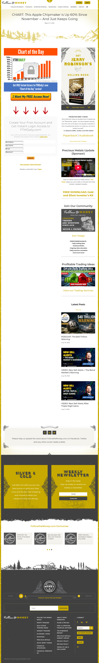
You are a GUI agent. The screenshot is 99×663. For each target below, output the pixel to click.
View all (78, 310)
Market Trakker (43, 631)
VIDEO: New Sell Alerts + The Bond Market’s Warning (78, 371)
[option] (19, 541)
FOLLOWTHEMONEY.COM (22, 659)
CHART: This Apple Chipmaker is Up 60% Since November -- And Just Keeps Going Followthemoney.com (14, 2)
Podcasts (28, 7)
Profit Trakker (43, 622)
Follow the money (16, 617)
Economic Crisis (43, 634)
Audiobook (86, 135)
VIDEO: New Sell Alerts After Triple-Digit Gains (75, 404)
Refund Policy (62, 644)
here (39, 169)
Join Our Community (78, 206)
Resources (52, 7)
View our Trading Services (78, 290)
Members (73, 7)
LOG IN (80, 642)
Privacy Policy (63, 641)
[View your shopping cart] (87, 7)
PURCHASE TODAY (78, 107)
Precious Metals (43, 640)
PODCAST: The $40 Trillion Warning (74, 338)
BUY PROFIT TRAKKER (84, 633)
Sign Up (30, 158)
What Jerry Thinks (44, 643)
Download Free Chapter (78, 141)
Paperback (70, 135)
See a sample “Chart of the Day (30, 164)
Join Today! (78, 235)
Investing (41, 637)
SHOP (87, 2)
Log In (79, 2)
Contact (81, 7)
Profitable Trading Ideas (78, 264)
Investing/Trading (40, 7)
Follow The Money (17, 7)
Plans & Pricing (63, 7)
